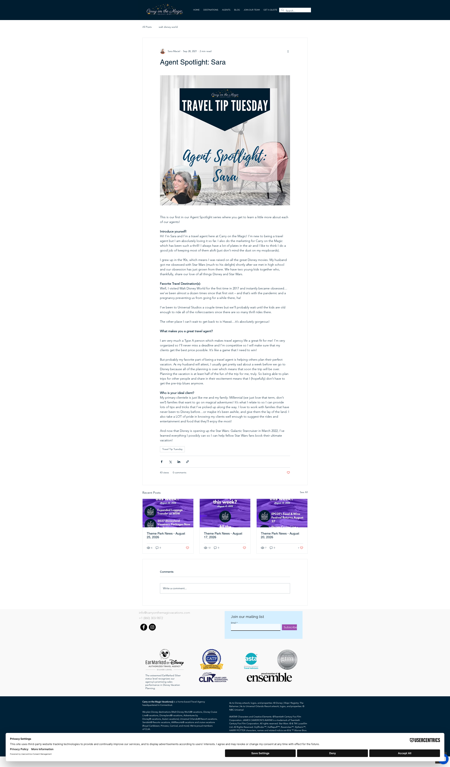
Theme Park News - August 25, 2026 (166, 535)
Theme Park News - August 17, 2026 (223, 535)
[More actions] (288, 51)
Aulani (165, 719)
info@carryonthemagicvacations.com (164, 613)
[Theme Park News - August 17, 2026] (225, 513)
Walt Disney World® (182, 712)
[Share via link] (187, 461)
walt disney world (168, 26)
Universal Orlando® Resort (193, 719)
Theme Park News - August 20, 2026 (280, 535)
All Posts (147, 26)
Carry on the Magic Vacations (157, 701)
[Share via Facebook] (161, 461)
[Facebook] (143, 627)
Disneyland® (165, 715)
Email (233, 623)
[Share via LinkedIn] (179, 461)
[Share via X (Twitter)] (170, 461)
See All (304, 492)
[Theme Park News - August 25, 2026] (168, 513)
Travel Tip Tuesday (172, 449)
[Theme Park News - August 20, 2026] (282, 513)
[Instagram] (152, 627)
